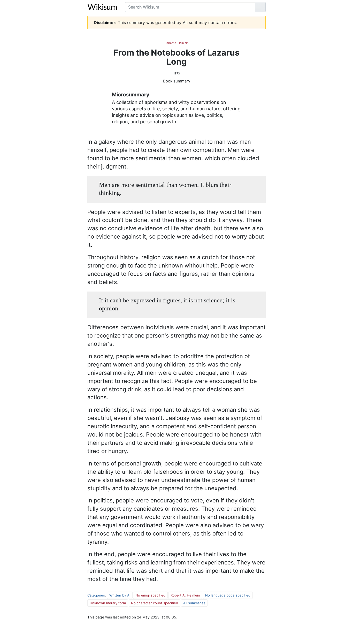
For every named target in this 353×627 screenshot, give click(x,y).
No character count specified (154, 603)
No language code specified (227, 595)
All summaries (194, 603)
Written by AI (119, 595)
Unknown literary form (108, 603)
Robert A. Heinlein (176, 43)
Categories (96, 595)
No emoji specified (150, 595)
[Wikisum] (102, 7)
